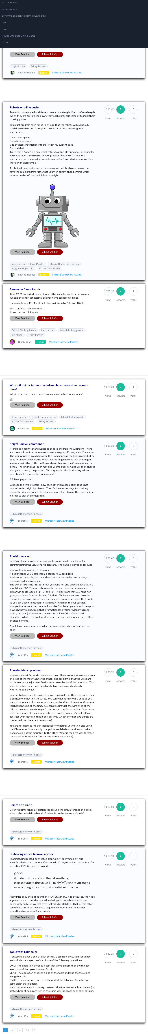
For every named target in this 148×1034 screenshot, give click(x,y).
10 (27, 1029)
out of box (17, 334)
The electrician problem (26, 670)
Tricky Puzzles (38, 66)
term (4, 22)
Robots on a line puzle (24, 107)
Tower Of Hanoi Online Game (18, 35)
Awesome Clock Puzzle (25, 289)
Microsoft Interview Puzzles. (67, 72)
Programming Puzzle (22, 268)
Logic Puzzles (18, 66)
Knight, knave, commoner (27, 443)
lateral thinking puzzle (71, 330)
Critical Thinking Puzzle (24, 330)
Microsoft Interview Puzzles (64, 264)
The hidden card (20, 556)
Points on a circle (21, 804)
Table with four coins (24, 951)
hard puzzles (18, 264)
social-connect (10, 2)
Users (5, 42)
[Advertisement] (74, 89)
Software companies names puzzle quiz (23, 15)
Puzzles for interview (49, 268)
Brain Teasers (19, 417)
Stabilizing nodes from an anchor (31, 854)
